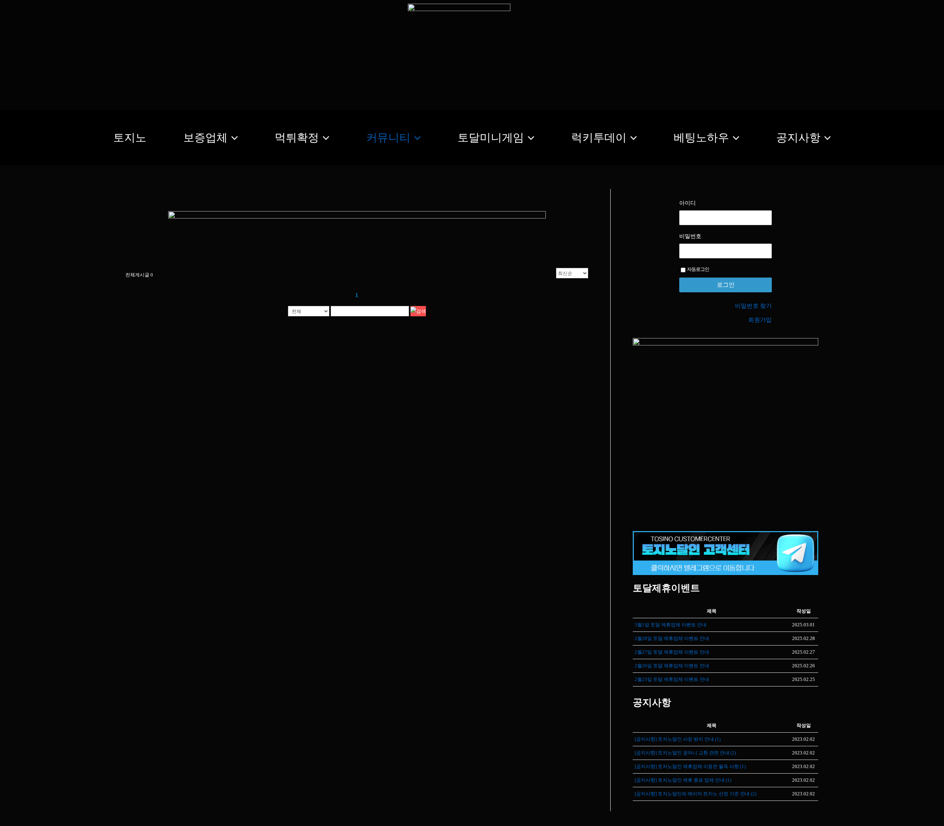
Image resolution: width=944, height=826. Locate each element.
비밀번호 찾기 (753, 306)
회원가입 (760, 320)
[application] (233, 137)
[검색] (418, 311)
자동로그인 (698, 269)
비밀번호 (690, 236)
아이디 (687, 203)
